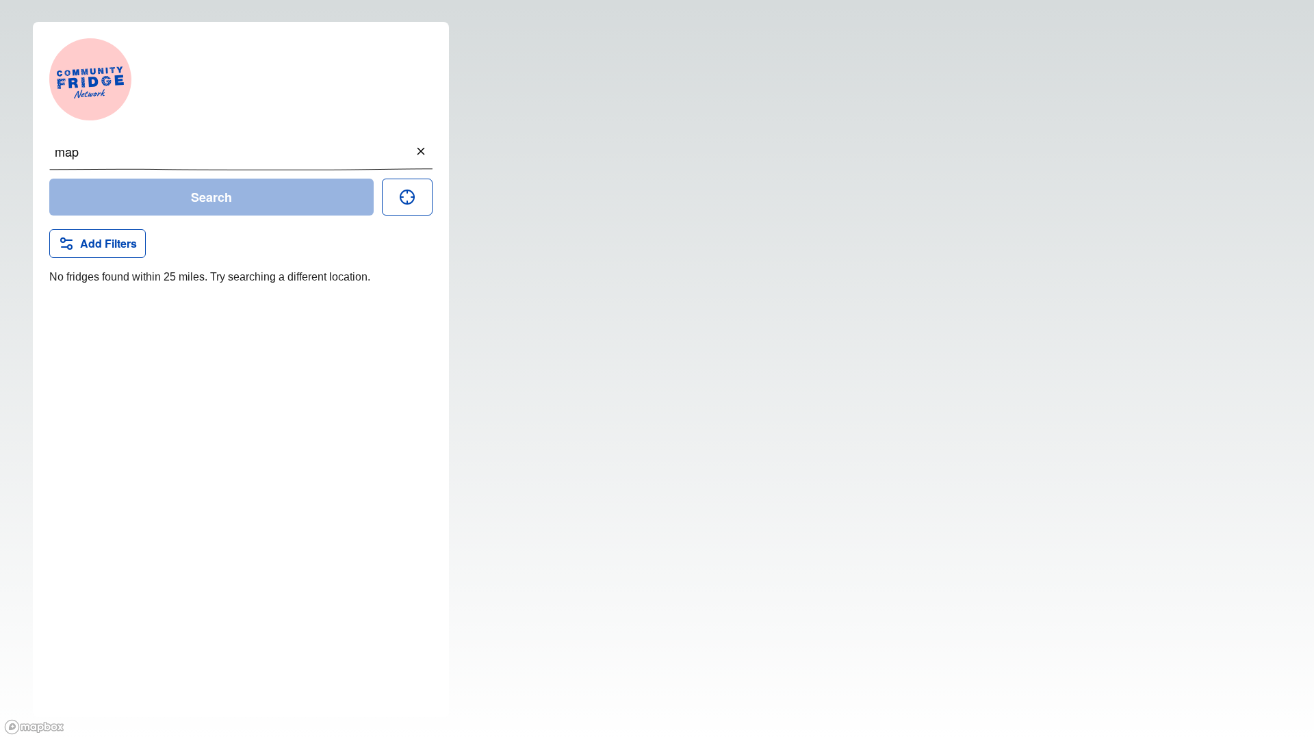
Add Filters (108, 243)
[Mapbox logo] (34, 727)
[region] (657, 369)
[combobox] (241, 151)
